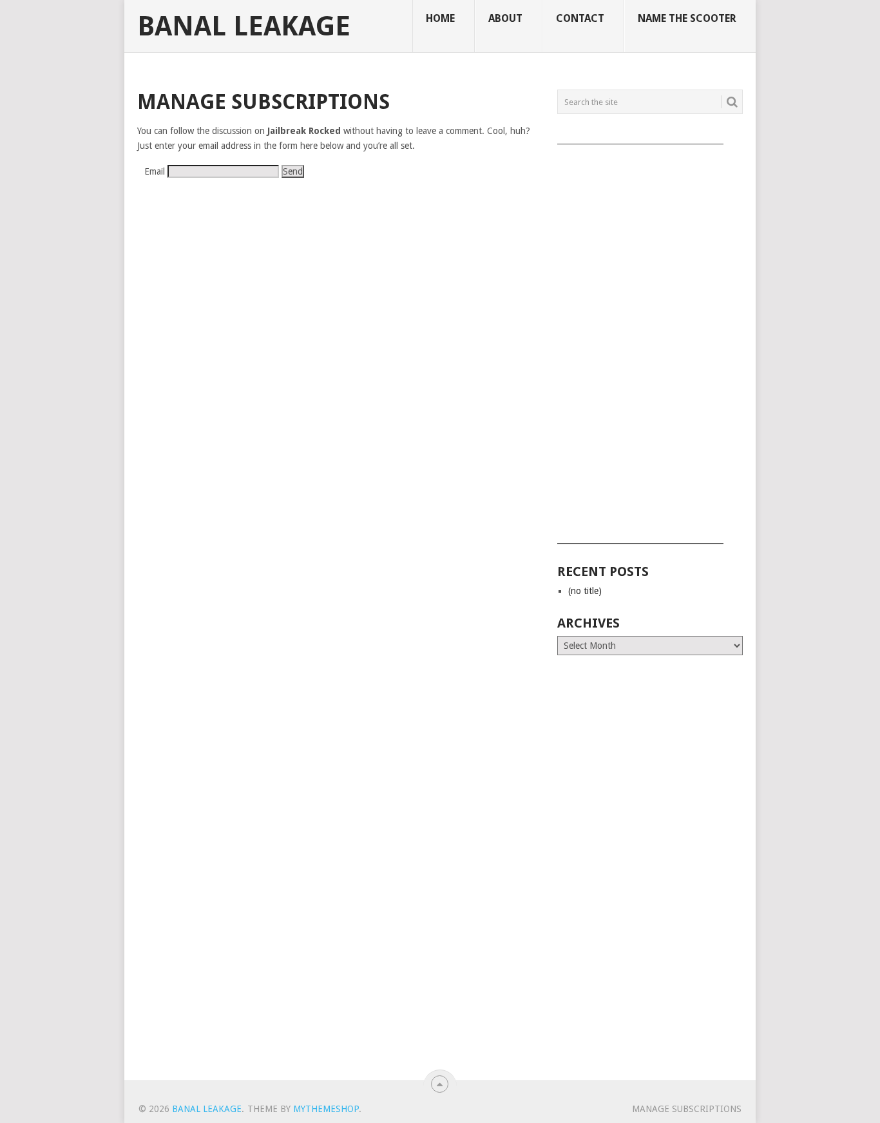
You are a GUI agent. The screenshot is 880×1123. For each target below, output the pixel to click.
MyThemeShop (326, 1109)
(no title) (585, 591)
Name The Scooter (687, 18)
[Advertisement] (650, 339)
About (505, 18)
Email (154, 171)
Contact (580, 18)
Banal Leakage (243, 26)
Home (440, 18)
